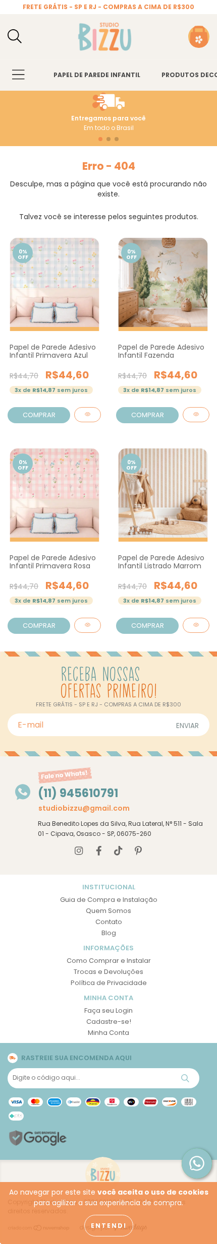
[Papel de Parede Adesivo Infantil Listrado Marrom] (196, 625)
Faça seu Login (108, 1010)
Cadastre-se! (108, 1021)
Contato (108, 922)
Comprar (39, 415)
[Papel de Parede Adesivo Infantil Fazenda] (196, 414)
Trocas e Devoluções (108, 971)
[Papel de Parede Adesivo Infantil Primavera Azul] (87, 414)
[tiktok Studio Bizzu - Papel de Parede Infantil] (118, 851)
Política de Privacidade (109, 983)
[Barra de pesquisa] (15, 37)
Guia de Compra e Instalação (108, 899)
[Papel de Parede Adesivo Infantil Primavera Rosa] (87, 625)
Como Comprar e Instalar (109, 960)
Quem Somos (108, 910)
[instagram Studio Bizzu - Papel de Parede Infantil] (79, 851)
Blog (108, 933)
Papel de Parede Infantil (96, 75)
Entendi (109, 1225)
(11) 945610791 (78, 793)
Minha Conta (108, 1032)
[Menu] (18, 75)
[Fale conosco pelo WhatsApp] (197, 1163)
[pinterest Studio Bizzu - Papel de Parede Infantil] (138, 851)
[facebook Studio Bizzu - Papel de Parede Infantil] (98, 851)
